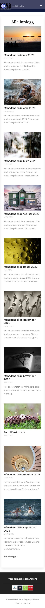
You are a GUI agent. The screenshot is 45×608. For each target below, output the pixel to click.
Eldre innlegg (10, 556)
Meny (41, 6)
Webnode (26, 603)
